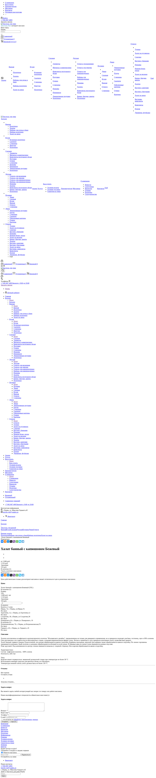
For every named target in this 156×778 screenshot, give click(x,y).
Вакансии (4, 729)
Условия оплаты (7, 739)
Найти (4, 776)
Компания (4, 724)
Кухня (16, 323)
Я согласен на (20, 719)
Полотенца (5, 535)
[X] (11, 541)
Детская (16, 363)
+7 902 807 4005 (6, 20)
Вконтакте (11, 516)
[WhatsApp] (17, 541)
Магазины (4, 731)
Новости (4, 727)
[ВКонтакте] (2, 541)
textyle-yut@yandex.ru (10, 512)
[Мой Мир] (8, 541)
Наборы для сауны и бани (18, 535)
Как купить (13, 463)
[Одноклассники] (5, 541)
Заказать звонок (6, 285)
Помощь (4, 737)
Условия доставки (7, 741)
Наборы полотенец (34, 535)
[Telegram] (23, 541)
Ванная (16, 308)
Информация (5, 735)
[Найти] (2, 34)
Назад (11, 300)
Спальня (17, 338)
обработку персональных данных (26, 719)
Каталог (12, 302)
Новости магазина (10, 753)
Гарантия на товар (7, 743)
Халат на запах (46, 535)
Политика (4, 733)
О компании (13, 478)
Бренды (3, 747)
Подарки (17, 386)
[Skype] (20, 541)
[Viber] (14, 541)
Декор (16, 403)
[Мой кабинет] (2, 261)
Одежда (16, 423)
